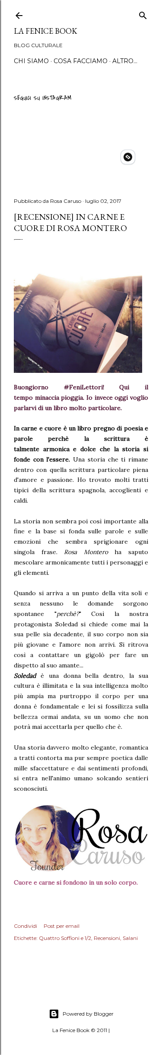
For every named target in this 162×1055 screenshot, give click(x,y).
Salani (130, 938)
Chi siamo (31, 61)
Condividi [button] (25, 926)
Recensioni (107, 938)
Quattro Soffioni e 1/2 (65, 938)
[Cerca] (143, 14)
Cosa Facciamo (81, 61)
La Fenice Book (45, 31)
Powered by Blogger (88, 1013)
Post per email (61, 926)
